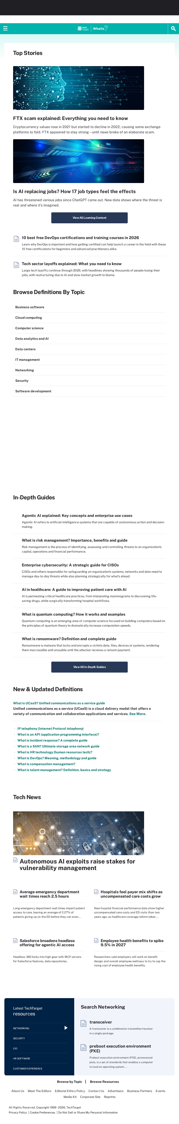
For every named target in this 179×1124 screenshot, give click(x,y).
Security (21, 380)
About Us (17, 1091)
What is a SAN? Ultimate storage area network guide (58, 746)
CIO (15, 1048)
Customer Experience (27, 1068)
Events (160, 1091)
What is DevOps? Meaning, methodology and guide (56, 758)
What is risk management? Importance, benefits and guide (74, 540)
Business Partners (139, 1091)
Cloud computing (28, 317)
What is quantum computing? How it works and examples (73, 614)
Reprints (109, 1097)
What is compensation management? (46, 764)
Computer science (29, 328)
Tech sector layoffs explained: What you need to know (72, 263)
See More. (137, 714)
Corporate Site (90, 1097)
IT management (27, 359)
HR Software (21, 1058)
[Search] (173, 28)
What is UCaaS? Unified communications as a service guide (59, 703)
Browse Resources (104, 1081)
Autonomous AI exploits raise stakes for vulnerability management (77, 864)
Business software (29, 307)
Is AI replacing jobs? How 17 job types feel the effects (74, 191)
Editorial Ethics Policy (70, 1091)
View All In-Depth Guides (89, 667)
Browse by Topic (69, 1081)
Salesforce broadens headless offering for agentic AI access (47, 943)
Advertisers (116, 1091)
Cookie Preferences (43, 1112)
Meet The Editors (39, 1091)
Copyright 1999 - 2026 (50, 1107)
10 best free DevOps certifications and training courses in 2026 (80, 237)
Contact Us (96, 1091)
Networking (24, 370)
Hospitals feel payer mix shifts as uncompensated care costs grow (131, 894)
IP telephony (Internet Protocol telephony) (50, 728)
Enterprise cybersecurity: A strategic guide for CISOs (70, 565)
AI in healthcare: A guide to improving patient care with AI (74, 589)
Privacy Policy (18, 1112)
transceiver (101, 1022)
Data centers (25, 349)
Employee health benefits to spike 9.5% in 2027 (132, 943)
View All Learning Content (90, 217)
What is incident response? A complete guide (52, 740)
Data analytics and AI (32, 338)
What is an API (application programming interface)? (58, 734)
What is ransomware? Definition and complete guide (69, 638)
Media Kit (70, 1097)
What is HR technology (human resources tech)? (54, 752)
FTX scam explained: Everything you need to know (70, 118)
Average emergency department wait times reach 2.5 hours (49, 894)
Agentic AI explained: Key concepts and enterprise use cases (77, 515)
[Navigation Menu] (5, 28)
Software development (33, 391)
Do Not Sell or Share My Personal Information (88, 1112)
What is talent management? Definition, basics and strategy (64, 770)
